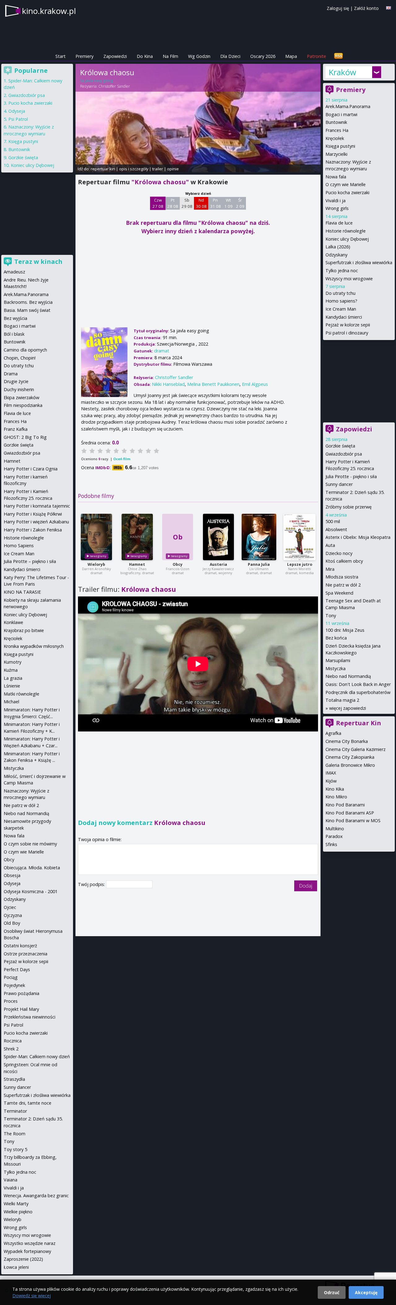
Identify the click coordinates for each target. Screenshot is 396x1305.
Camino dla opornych (25, 350)
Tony (330, 615)
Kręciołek (334, 138)
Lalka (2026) (337, 247)
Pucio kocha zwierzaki (347, 192)
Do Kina (145, 56)
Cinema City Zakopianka (349, 757)
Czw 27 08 (158, 203)
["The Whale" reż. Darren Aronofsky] (96, 537)
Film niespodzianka (23, 405)
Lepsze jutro (299, 564)
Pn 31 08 (215, 203)
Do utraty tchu (340, 293)
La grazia (13, 678)
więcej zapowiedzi (347, 708)
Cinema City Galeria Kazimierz (355, 749)
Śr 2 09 (240, 203)
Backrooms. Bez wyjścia (28, 302)
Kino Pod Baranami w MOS (353, 820)
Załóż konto (366, 8)
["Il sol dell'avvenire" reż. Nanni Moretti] (299, 537)
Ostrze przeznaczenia (25, 954)
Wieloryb (96, 564)
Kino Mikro (336, 797)
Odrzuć (331, 1292)
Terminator (15, 1111)
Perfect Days (17, 969)
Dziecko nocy (338, 553)
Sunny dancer (339, 484)
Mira (329, 569)
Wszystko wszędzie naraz (29, 1243)
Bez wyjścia (15, 318)
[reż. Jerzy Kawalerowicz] (218, 537)
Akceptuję (366, 1292)
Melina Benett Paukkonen (213, 384)
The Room (14, 1134)
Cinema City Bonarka (346, 741)
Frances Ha (336, 130)
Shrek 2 (11, 1049)
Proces (11, 1001)
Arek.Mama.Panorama (347, 106)
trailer (157, 169)
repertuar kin (103, 169)
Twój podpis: (92, 884)
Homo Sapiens (19, 545)
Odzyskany (336, 255)
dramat (161, 351)
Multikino (334, 828)
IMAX (330, 773)
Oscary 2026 (262, 56)
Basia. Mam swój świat (27, 310)
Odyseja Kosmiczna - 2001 (31, 891)
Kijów (331, 781)
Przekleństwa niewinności (29, 1017)
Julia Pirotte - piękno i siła (351, 476)
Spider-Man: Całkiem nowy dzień (37, 1056)
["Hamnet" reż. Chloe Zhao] (137, 537)
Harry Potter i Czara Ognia (31, 469)
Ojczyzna (13, 915)
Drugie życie (16, 381)
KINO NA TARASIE (22, 592)
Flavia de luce (339, 223)
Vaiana (10, 1180)
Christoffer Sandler (114, 86)
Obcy (178, 564)
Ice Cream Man (340, 309)
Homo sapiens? (341, 301)
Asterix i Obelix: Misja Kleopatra (357, 537)
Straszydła (14, 1079)
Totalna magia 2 (342, 700)
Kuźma (11, 670)
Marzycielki (336, 154)
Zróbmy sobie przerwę (348, 507)
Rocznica (13, 1041)
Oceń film (121, 458)
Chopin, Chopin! (20, 358)
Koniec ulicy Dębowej (347, 239)
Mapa (291, 56)
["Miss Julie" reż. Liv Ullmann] (259, 537)
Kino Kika (334, 789)
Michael (11, 702)
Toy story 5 (15, 1149)
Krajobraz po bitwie (24, 630)
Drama (11, 374)
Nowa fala (335, 177)
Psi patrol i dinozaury (346, 333)
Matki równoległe (21, 694)
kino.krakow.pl (49, 10)
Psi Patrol (18, 119)
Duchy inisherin (19, 389)
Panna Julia (259, 564)
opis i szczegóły (133, 169)
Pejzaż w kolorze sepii (347, 325)
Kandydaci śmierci (343, 317)
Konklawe (13, 622)
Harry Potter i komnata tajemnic (37, 506)
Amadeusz (14, 272)
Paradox (334, 836)
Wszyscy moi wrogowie (349, 279)
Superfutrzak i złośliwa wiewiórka (358, 262)
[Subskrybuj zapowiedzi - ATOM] (338, 56)
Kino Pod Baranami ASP (349, 813)
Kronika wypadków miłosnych (34, 646)
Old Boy (12, 923)
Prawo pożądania (21, 993)
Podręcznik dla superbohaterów (357, 692)
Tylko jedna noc (341, 270)
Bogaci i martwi (341, 114)
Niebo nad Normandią (348, 676)
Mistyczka (335, 668)
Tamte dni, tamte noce (27, 1103)
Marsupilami (337, 660)
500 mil (332, 521)
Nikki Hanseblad (168, 384)
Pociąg (11, 977)
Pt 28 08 (172, 203)
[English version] (388, 8)
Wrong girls (337, 208)
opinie (173, 169)
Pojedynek (14, 985)
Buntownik (336, 122)
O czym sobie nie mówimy (30, 844)
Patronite (316, 56)
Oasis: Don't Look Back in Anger (358, 684)
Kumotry (12, 662)
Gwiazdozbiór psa (343, 454)
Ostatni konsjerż (20, 946)
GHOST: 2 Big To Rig (25, 437)
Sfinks (331, 844)
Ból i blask (14, 334)
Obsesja (12, 875)
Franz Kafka (16, 429)
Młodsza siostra (341, 577)
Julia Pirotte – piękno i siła (30, 561)
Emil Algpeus (255, 384)
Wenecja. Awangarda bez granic (36, 1195)
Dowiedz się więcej (31, 1295)
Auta (330, 545)
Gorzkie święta (340, 446)
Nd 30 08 (201, 203)
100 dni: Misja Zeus (344, 630)
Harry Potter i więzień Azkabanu (36, 522)
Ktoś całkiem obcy (344, 561)
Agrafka (333, 733)
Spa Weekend (339, 593)
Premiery (84, 56)
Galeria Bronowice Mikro (350, 765)
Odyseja (16, 111)
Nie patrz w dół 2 (343, 585)
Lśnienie (12, 686)
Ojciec (10, 907)
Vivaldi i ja (335, 200)
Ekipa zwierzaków (21, 397)
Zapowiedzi (115, 56)
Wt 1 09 (228, 203)
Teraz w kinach (38, 261)
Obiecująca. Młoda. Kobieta (32, 868)
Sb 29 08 (187, 203)
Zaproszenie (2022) (23, 1259)
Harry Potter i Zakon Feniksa (33, 530)
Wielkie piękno (18, 1212)
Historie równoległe (345, 231)
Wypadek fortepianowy (27, 1251)
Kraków (342, 72)
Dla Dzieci (230, 56)
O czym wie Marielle (345, 184)
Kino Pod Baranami (345, 805)
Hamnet (137, 564)
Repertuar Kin (358, 723)
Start (60, 56)
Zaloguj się (338, 8)
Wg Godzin (199, 56)
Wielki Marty (16, 1204)
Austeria (218, 564)
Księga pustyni (340, 146)
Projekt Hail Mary (21, 1009)
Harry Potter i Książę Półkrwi (33, 514)
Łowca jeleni (16, 1267)
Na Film (170, 56)
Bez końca (336, 638)
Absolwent (336, 529)
